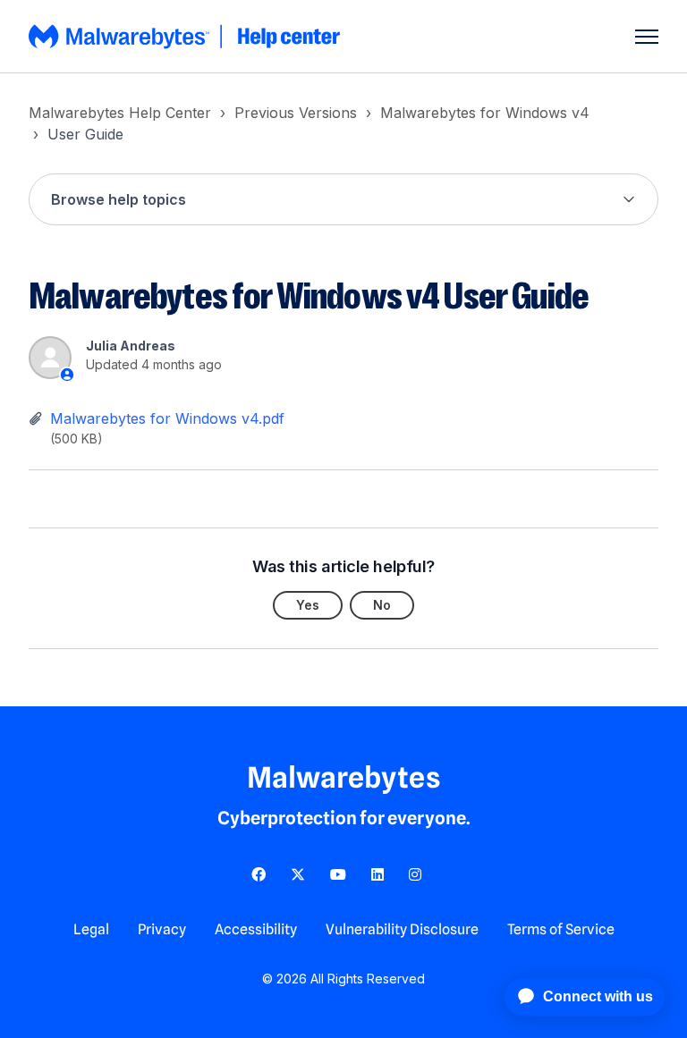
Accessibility (256, 929)
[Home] (186, 36)
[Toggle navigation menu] (647, 36)
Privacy (162, 929)
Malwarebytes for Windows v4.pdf (167, 418)
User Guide (85, 134)
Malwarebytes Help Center (120, 113)
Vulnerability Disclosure (402, 929)
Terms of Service (561, 929)
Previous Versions (295, 113)
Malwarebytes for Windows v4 (484, 113)
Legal (91, 929)
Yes (307, 604)
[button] (343, 199)
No (382, 604)
